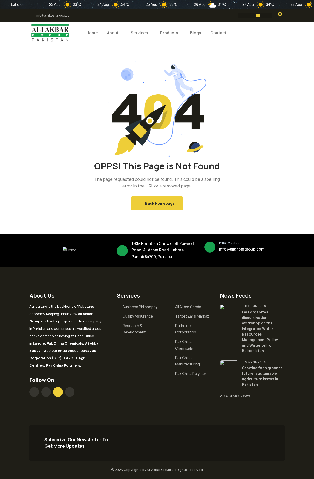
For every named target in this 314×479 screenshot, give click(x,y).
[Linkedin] (266, 15)
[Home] (50, 33)
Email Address (230, 242)
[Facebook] (240, 15)
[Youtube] (258, 15)
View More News (235, 396)
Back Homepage (159, 203)
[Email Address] (209, 247)
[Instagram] (249, 15)
